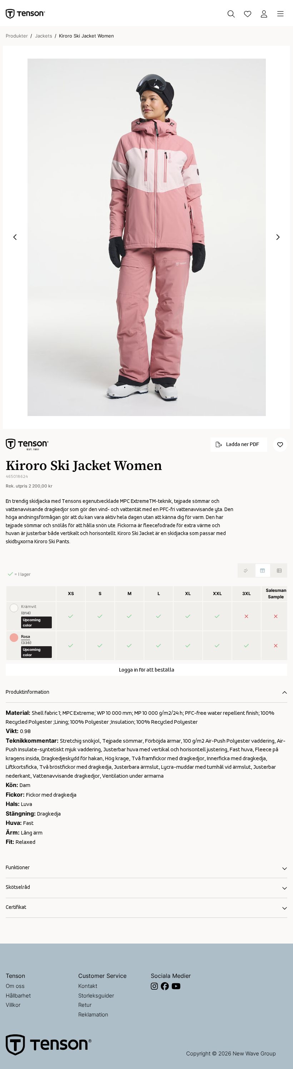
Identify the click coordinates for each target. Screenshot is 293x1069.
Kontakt (87, 986)
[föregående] (15, 237)
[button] (146, 237)
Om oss (15, 986)
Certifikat (16, 907)
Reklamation (93, 1014)
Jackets (43, 36)
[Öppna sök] (231, 14)
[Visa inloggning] (264, 14)
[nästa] (277, 237)
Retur (84, 1004)
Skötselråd (18, 887)
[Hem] (25, 13)
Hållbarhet (18, 995)
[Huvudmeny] (280, 14)
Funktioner (18, 868)
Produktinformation (27, 692)
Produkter (17, 36)
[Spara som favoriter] (247, 14)
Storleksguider (96, 995)
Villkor (13, 1004)
